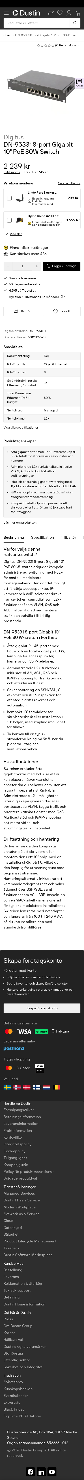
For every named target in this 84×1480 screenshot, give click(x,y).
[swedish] (7, 1088)
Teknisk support (17, 1290)
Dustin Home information (24, 1304)
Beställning (13, 1270)
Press (8, 1319)
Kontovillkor (13, 1137)
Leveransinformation (21, 1123)
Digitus (14, 137)
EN (13, 1354)
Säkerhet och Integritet (23, 1367)
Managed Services (19, 1193)
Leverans (11, 1277)
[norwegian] (17, 1088)
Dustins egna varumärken (25, 1346)
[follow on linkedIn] (41, 1471)
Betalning (12, 1297)
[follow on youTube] (51, 1471)
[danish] (26, 1088)
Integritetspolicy (17, 1144)
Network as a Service (21, 1214)
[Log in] (68, 13)
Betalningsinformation (22, 1117)
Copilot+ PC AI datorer (22, 1416)
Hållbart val (13, 1339)
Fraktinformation (18, 1130)
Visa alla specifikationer (21, 427)
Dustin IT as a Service (22, 1200)
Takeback (12, 1248)
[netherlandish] (46, 1088)
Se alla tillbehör (69, 183)
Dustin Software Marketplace (28, 1255)
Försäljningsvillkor (19, 1110)
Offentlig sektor (17, 1360)
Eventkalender (16, 1396)
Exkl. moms (12, 172)
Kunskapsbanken (18, 1389)
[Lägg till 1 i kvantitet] (36, 266)
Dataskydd (13, 1228)
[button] (51, 13)
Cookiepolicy (14, 1151)
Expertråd (12, 1402)
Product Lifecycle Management (30, 1241)
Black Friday (14, 1409)
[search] (74, 22)
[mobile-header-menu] (6, 13)
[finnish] (36, 1088)
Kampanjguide (16, 1165)
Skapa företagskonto (42, 1008)
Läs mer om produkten (20, 522)
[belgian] (56, 1088)
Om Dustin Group (18, 1326)
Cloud (8, 1221)
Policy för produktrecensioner (29, 1171)
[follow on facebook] (30, 1471)
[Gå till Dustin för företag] (27, 13)
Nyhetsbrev (13, 1382)
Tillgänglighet (15, 1158)
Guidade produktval (20, 1178)
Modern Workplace (20, 1207)
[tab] (16, 537)
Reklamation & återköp (23, 1283)
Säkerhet (11, 1234)
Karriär (9, 1333)
